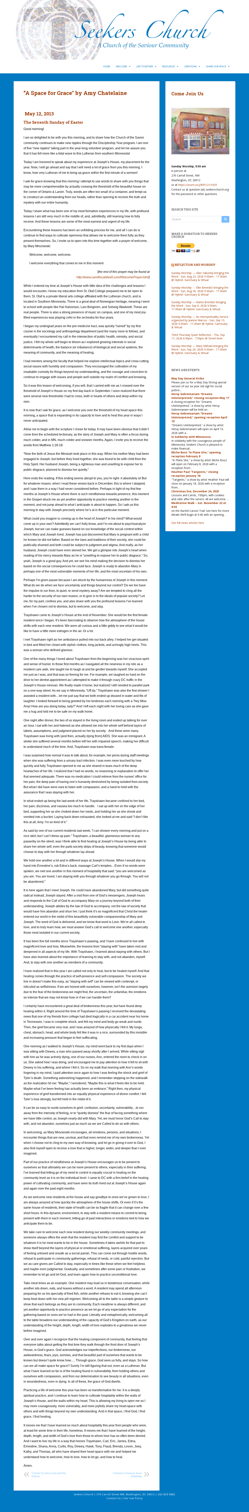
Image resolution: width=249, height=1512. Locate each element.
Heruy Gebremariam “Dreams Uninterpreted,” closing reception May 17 (200, 396)
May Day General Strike (187, 378)
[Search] (225, 219)
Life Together (144, 66)
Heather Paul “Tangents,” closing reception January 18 (194, 474)
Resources (168, 66)
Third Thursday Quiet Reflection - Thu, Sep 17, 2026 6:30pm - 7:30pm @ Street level (198, 336)
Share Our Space (216, 66)
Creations (190, 66)
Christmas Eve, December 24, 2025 (195, 491)
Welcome (121, 66)
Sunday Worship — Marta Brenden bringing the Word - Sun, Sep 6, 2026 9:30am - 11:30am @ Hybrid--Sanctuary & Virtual (198, 305)
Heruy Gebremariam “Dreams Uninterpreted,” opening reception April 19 (199, 417)
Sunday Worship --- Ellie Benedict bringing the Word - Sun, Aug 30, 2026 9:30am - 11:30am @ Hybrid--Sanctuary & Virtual (199, 291)
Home (106, 66)
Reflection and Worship (195, 265)
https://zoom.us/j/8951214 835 (197, 185)
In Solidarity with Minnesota (191, 437)
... (181, 390)
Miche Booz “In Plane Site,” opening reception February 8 (196, 454)
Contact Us (114, 1498)
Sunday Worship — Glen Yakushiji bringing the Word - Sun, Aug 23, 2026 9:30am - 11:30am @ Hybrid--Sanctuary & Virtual (200, 276)
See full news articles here (187, 523)
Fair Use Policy (133, 1498)
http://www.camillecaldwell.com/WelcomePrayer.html (112, 277)
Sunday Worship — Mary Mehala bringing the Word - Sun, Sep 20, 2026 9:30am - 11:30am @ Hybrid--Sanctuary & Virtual (199, 349)
